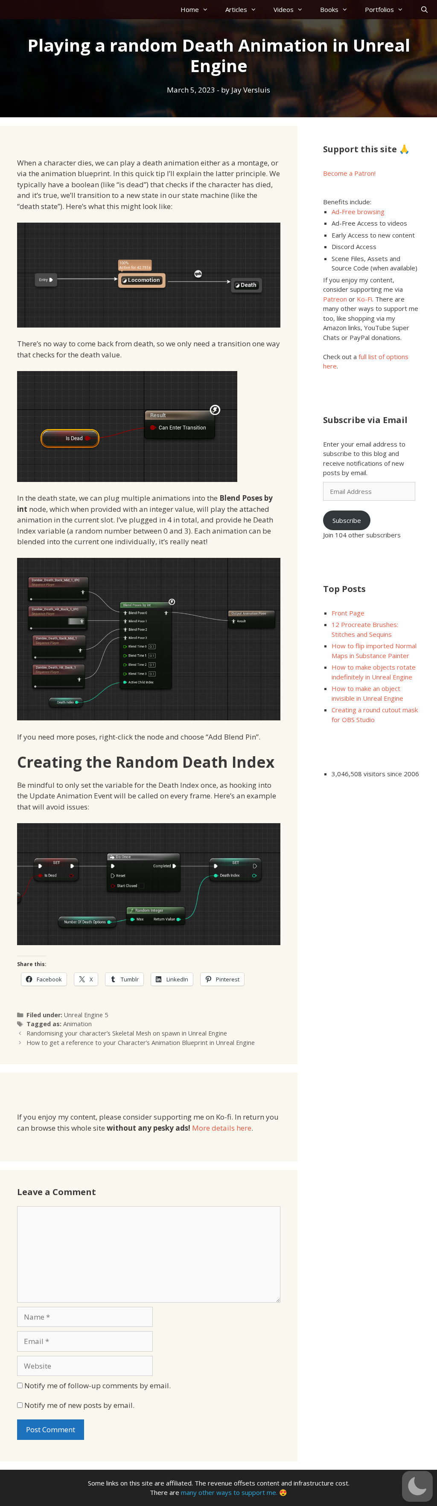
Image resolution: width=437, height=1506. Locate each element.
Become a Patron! (349, 173)
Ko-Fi (364, 299)
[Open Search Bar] (424, 9)
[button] (417, 1486)
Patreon (335, 299)
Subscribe (346, 520)
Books (329, 9)
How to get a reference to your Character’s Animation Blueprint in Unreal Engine (140, 1043)
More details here (221, 1128)
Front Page (348, 613)
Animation (77, 1024)
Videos (284, 9)
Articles (236, 9)
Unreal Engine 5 (86, 1015)
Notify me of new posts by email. (79, 1405)
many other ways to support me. (229, 1492)
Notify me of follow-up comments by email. (97, 1385)
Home (190, 9)
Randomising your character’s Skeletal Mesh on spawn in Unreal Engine (126, 1033)
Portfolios (379, 9)
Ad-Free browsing (358, 211)
